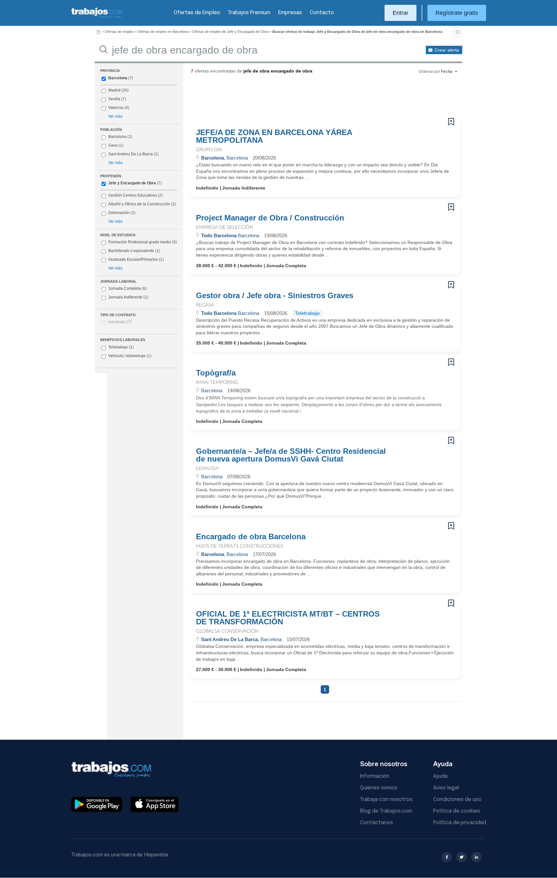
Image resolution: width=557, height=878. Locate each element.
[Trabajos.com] (97, 17)
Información (374, 776)
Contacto (322, 12)
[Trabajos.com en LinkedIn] (476, 857)
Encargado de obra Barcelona (251, 537)
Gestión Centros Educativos (132, 195)
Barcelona (117, 78)
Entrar (400, 13)
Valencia (115, 107)
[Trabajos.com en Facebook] (447, 857)
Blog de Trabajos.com (386, 811)
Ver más (115, 116)
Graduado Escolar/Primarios (136, 259)
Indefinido (120, 322)
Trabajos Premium (249, 12)
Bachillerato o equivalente (134, 251)
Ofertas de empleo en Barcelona (163, 32)
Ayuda (440, 776)
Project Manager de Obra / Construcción (270, 218)
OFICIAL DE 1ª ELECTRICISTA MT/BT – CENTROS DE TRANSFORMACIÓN (288, 618)
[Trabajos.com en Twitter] (461, 857)
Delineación (119, 212)
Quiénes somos (378, 788)
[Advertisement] (312, 98)
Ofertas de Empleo (197, 12)
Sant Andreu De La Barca (130, 154)
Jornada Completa (127, 288)
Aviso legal (446, 788)
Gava (113, 145)
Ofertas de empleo (119, 32)
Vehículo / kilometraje (129, 356)
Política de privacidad (459, 822)
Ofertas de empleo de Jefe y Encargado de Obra (230, 32)
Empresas (290, 12)
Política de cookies (456, 811)
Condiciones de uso (457, 799)
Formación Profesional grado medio (142, 242)
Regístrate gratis (456, 13)
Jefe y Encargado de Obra (132, 183)
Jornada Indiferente (128, 297)
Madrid (114, 90)
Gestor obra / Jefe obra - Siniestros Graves (274, 295)
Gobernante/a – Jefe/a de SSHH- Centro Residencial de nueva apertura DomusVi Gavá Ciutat (291, 455)
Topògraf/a (216, 373)
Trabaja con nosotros (386, 799)
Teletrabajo (121, 347)
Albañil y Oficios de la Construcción (139, 204)
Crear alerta (447, 50)
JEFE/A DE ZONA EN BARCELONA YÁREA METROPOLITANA (274, 136)
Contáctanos (376, 822)
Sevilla (114, 99)
